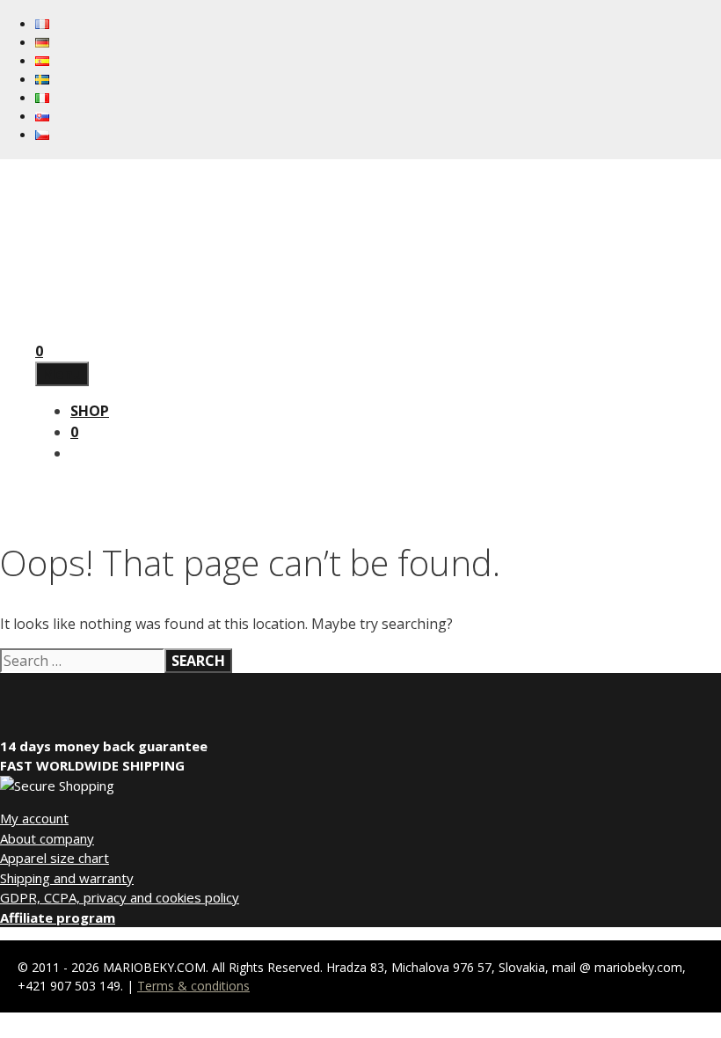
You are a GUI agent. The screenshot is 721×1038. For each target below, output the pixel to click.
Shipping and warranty (67, 878)
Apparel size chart (54, 857)
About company (47, 838)
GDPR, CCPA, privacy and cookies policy (119, 897)
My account (34, 818)
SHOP (89, 410)
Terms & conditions (193, 985)
